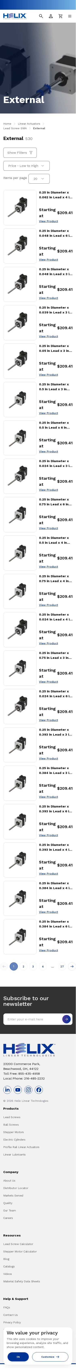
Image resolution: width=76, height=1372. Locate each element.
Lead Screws (11, 1117)
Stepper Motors (13, 1132)
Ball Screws (11, 1124)
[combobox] (26, 166)
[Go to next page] (72, 966)
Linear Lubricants (14, 1154)
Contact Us (10, 1314)
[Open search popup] (41, 16)
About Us (9, 1180)
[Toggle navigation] (70, 16)
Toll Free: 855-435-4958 (21, 1074)
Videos (7, 1273)
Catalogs (9, 1266)
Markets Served (13, 1195)
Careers (8, 1218)
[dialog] (38, 1346)
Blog (6, 1259)
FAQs (6, 1307)
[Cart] (60, 16)
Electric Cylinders (14, 1139)
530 (29, 138)
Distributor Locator (15, 1188)
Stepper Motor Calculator (20, 1251)
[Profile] (51, 16)
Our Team (9, 1210)
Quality (7, 1203)
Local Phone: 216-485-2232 (24, 1078)
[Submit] (66, 1019)
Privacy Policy (12, 1322)
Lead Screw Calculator (18, 1244)
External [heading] (13, 138)
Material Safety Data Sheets (21, 1281)
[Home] (15, 16)
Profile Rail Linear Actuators (21, 1147)
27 (62, 966)
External (39, 128)
